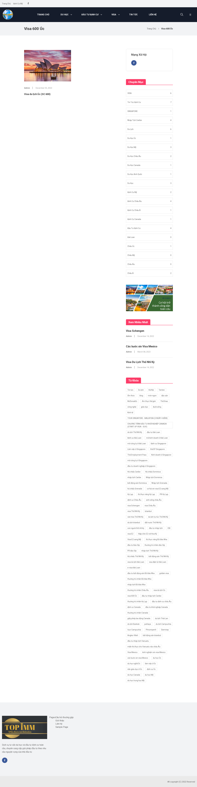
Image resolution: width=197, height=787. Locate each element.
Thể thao (164, 401)
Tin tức (133, 14)
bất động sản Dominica (137, 483)
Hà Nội (151, 390)
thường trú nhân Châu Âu (138, 590)
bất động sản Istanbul (152, 635)
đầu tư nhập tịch (156, 528)
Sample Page (61, 727)
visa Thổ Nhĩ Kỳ (133, 511)
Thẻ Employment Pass (136, 455)
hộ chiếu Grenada (134, 489)
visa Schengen (133, 506)
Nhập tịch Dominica (154, 477)
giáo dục (144, 407)
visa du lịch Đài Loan (135, 562)
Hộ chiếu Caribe (133, 472)
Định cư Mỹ (18, 4)
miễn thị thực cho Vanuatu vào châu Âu (143, 647)
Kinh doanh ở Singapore (161, 455)
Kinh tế (130, 412)
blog (141, 396)
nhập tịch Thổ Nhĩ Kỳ (149, 551)
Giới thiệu (59, 720)
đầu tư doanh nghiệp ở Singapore (141, 466)
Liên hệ (153, 14)
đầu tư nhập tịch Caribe (151, 596)
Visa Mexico (132, 652)
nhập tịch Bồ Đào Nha (136, 585)
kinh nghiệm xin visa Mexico (154, 652)
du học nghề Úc (133, 663)
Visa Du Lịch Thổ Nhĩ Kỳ (140, 362)
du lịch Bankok (133, 624)
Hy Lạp (130, 494)
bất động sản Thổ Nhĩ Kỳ (159, 556)
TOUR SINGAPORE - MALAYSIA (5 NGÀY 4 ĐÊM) (147, 418)
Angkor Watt (132, 635)
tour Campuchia (134, 630)
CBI (169, 528)
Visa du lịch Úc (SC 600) (37, 94)
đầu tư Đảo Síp (133, 545)
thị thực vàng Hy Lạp (146, 494)
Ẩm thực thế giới (149, 401)
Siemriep (165, 630)
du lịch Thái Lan (161, 618)
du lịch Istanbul (133, 522)
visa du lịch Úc (159, 590)
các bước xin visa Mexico (137, 658)
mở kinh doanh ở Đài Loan (157, 438)
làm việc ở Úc (150, 663)
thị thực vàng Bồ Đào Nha (156, 539)
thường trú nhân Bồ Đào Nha (139, 579)
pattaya (147, 624)
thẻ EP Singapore (157, 449)
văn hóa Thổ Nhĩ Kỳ (135, 517)
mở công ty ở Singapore (137, 460)
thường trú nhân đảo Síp (155, 545)
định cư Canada (134, 607)
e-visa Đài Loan (133, 568)
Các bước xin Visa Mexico (141, 346)
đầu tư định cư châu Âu (161, 601)
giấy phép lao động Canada (138, 618)
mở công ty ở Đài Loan (136, 443)
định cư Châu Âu (134, 500)
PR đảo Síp (132, 551)
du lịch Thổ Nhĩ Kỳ (134, 432)
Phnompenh (151, 630)
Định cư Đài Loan (134, 438)
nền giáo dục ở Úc (134, 669)
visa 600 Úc (132, 596)
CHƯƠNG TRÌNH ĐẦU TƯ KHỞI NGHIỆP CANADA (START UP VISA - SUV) (147, 425)
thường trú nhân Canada (137, 613)
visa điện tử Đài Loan (157, 562)
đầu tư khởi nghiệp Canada (156, 607)
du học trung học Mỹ (135, 680)
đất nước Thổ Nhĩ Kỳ (153, 522)
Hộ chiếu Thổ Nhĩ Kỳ (135, 556)
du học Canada (133, 675)
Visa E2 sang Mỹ (134, 539)
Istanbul (148, 511)
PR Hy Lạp (164, 494)
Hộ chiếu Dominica (153, 472)
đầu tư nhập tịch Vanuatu (138, 641)
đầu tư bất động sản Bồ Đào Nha (141, 573)
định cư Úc (151, 669)
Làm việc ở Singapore (136, 449)
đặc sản (164, 396)
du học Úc (157, 658)
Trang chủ (6, 4)
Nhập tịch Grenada (159, 483)
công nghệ (131, 407)
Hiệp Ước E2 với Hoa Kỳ (147, 534)
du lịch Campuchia (163, 624)
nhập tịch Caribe (134, 477)
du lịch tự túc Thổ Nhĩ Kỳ (158, 517)
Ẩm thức (131, 396)
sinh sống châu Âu (153, 500)
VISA (113, 14)
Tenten (162, 390)
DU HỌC (64, 14)
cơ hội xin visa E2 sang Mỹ (157, 489)
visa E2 (130, 534)
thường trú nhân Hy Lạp (137, 601)
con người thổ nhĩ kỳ (135, 528)
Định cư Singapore (158, 443)
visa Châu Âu (150, 506)
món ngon (152, 396)
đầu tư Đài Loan (153, 432)
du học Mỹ (149, 675)
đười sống (157, 407)
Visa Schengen (135, 330)
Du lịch (141, 390)
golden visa (164, 573)
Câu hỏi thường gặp (64, 717)
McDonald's (132, 401)
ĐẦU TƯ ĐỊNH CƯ (89, 14)
